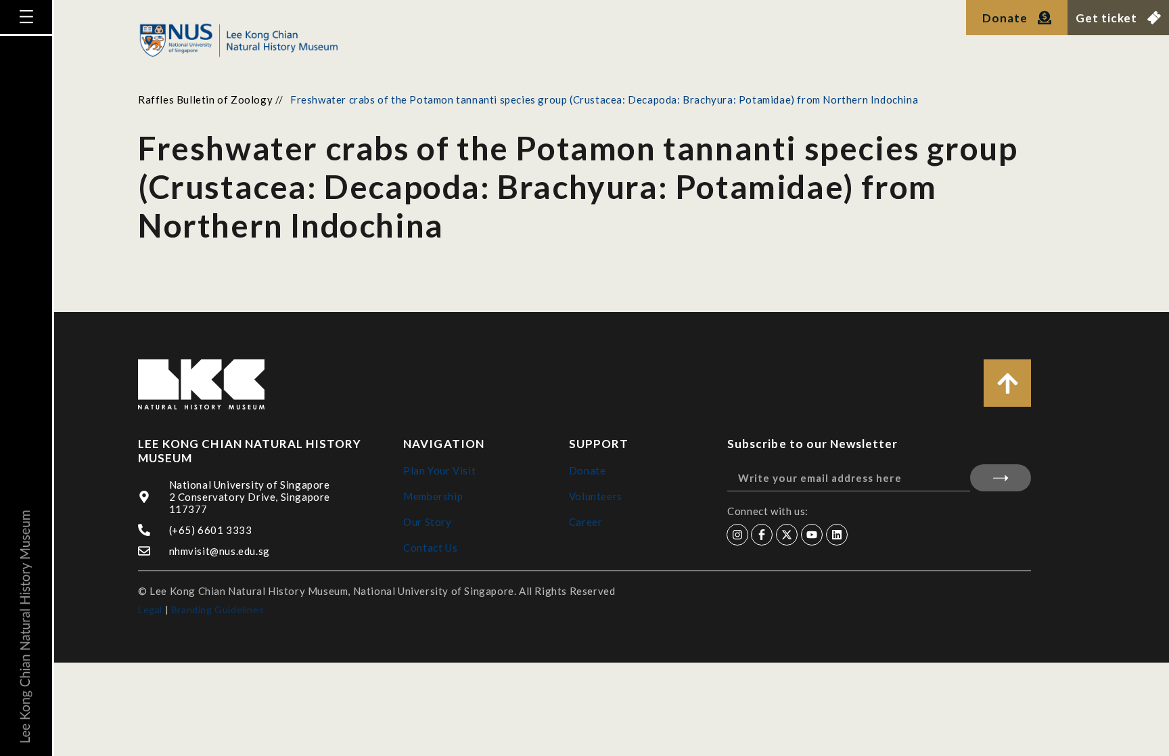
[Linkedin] (837, 535)
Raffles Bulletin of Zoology (205, 99)
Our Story (427, 522)
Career (586, 522)
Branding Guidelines (217, 609)
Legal (150, 609)
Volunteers (595, 496)
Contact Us (430, 547)
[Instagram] (737, 535)
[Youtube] (812, 535)
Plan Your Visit (439, 470)
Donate (587, 470)
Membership (433, 496)
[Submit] (1000, 477)
